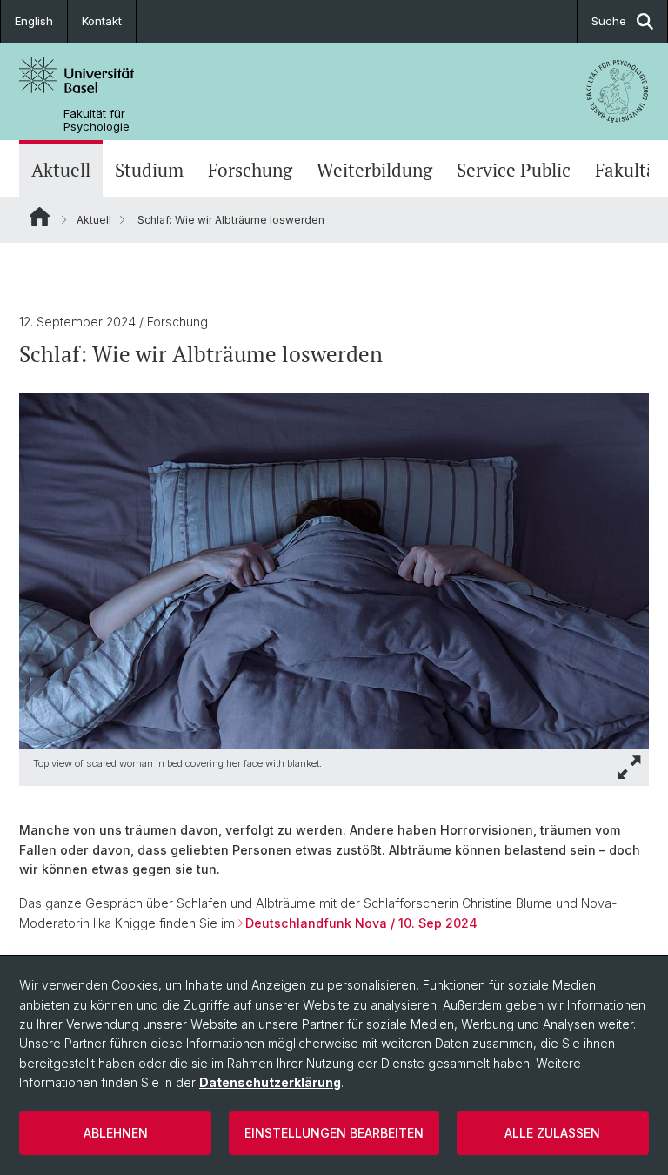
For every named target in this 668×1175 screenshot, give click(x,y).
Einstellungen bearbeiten (334, 1132)
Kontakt (102, 21)
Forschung (250, 170)
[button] (630, 767)
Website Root (40, 216)
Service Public (514, 170)
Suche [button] (608, 21)
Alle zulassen (552, 1132)
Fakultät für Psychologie (96, 120)
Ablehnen (116, 1132)
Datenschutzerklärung (270, 1082)
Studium (149, 170)
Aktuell (60, 170)
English (34, 21)
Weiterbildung (374, 170)
